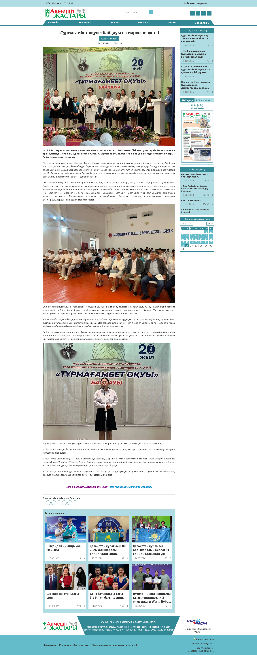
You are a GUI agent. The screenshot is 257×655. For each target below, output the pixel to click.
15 (206, 238)
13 (196, 238)
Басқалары (202, 22)
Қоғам (172, 22)
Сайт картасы (81, 645)
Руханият (143, 22)
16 (211, 238)
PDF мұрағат (203, 100)
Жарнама (202, 3)
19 (191, 242)
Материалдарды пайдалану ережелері (114, 645)
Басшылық (50, 645)
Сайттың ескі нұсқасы (202, 643)
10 (182, 238)
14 (201, 238)
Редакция (65, 645)
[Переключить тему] (210, 3)
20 (196, 242)
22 (206, 242)
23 (211, 242)
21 (201, 242)
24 (182, 245)
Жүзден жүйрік (109, 38)
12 (191, 238)
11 (187, 238)
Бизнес (115, 22)
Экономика (85, 22)
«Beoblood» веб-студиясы (200, 650)
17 (182, 242)
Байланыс (189, 3)
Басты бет (53, 22)
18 (187, 242)
